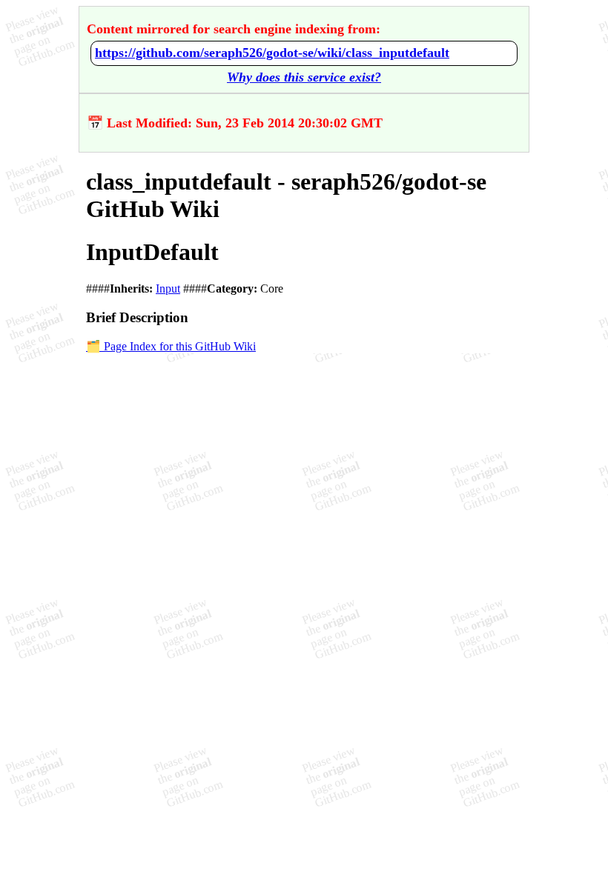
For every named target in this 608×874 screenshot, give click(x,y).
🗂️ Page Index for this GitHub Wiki (171, 346)
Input (168, 288)
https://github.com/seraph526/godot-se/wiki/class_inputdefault (272, 52)
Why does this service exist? (304, 77)
